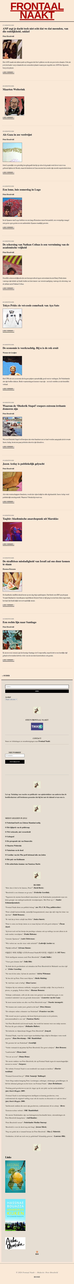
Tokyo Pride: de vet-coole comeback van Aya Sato (31, 305)
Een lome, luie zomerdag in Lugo (22, 189)
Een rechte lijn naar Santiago (19, 622)
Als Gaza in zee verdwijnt (17, 135)
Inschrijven (15, 762)
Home (37, 1277)
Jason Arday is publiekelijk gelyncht (23, 464)
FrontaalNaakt (37, 10)
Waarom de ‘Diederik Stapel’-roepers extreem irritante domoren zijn (34, 407)
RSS (37, 1254)
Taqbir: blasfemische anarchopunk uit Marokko (30, 519)
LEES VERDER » (8, 72)
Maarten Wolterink (14, 89)
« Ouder (6, 675)
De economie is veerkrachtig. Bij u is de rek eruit (30, 348)
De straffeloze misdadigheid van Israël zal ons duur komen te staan (36, 562)
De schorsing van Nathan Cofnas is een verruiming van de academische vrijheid (36, 245)
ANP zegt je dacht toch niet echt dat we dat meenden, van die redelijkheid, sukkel (35, 30)
